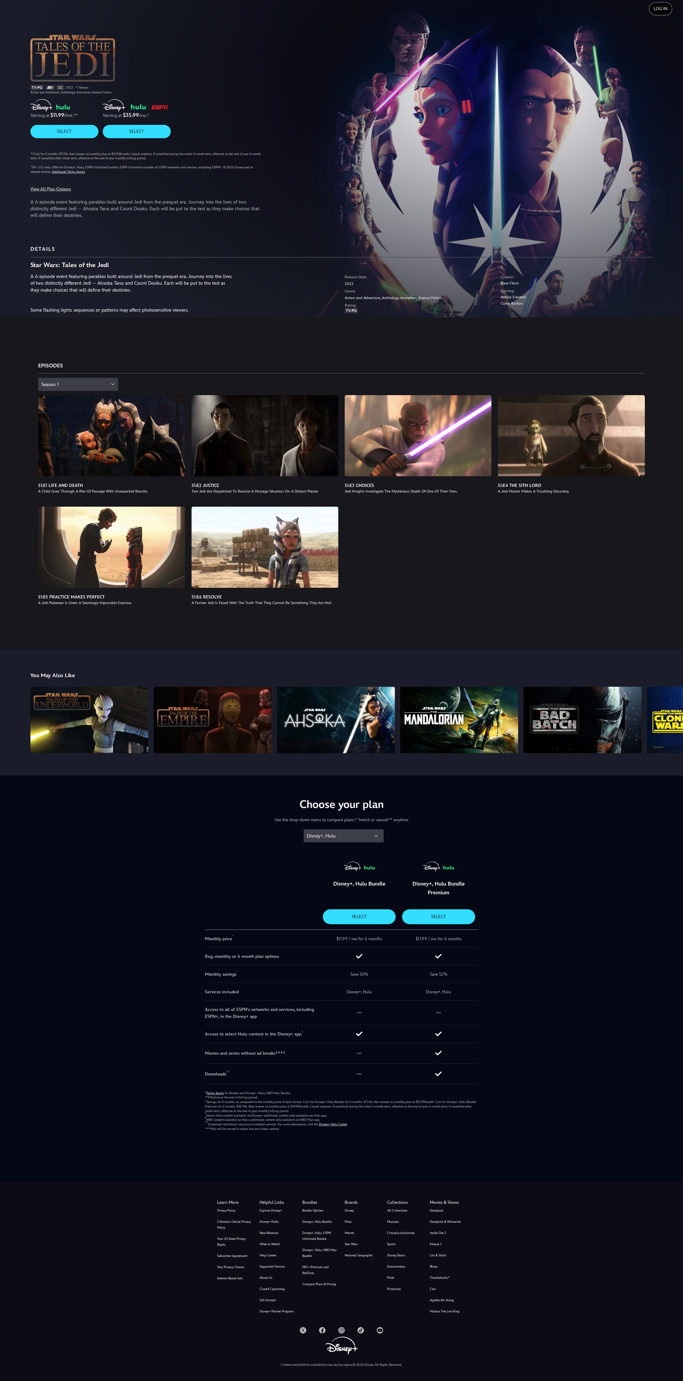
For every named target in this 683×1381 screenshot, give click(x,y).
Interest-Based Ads (230, 1278)
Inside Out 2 (438, 1233)
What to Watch (270, 1244)
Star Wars (351, 1244)
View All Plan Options (50, 189)
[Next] (672, 719)
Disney (349, 1210)
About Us (266, 1278)
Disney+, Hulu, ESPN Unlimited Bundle (316, 1236)
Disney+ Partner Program (277, 1311)
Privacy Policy (226, 1210)
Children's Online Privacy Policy (234, 1224)
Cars (433, 1289)
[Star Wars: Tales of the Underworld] (89, 720)
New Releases (269, 1233)
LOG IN (661, 8)
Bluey (433, 1266)
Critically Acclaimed (401, 1233)
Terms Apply (215, 1093)
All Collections (397, 1210)
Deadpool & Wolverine (445, 1222)
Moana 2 (436, 1244)
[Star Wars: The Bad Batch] (582, 720)
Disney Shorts (396, 1255)
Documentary (396, 1266)
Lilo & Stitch (438, 1255)
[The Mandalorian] (459, 720)
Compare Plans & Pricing (319, 1284)
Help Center (268, 1255)
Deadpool (436, 1210)
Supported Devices (272, 1266)
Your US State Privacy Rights (231, 1242)
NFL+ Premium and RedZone (315, 1270)
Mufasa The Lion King (444, 1311)
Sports (391, 1244)
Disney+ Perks (269, 1222)
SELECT (64, 131)
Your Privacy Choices (230, 1267)
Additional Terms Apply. (68, 172)
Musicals (393, 1222)
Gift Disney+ (268, 1300)
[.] (303, 1330)
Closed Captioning (272, 1289)
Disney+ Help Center (333, 1124)
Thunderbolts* (440, 1278)
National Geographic (359, 1255)
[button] (278, 1202)
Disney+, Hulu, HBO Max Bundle (319, 1253)
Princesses (394, 1289)
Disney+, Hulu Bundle (317, 1222)
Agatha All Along (442, 1300)
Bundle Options (312, 1210)
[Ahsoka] (336, 720)
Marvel (349, 1233)
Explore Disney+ (271, 1210)
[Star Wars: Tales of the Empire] (213, 720)
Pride (390, 1278)
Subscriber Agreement (232, 1256)
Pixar (348, 1222)
